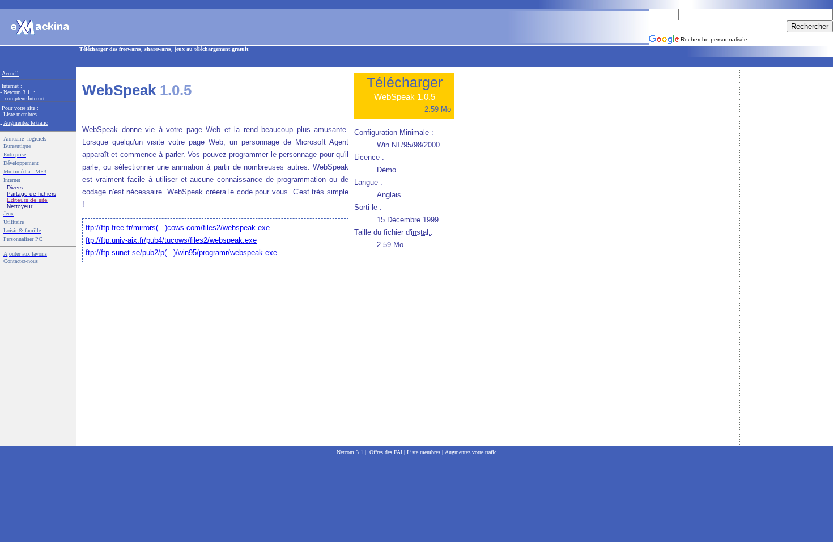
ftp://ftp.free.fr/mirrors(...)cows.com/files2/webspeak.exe (178, 227)
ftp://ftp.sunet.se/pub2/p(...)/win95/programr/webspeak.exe (181, 252)
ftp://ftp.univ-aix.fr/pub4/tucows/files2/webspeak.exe (171, 240)
